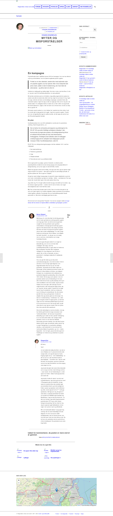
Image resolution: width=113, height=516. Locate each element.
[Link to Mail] (95, 513)
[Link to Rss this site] (92, 513)
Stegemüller (82, 68)
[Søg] (95, 6)
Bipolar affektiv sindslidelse (51, 437)
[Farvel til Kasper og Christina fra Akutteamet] (49, 59)
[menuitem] (38, 6)
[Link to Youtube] (90, 513)
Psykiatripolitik (52, 35)
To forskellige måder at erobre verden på (86, 74)
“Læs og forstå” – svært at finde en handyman (86, 83)
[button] (56, 490)
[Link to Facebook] (87, 513)
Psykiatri (44, 35)
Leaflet (78, 505)
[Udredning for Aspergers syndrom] (111, 258)
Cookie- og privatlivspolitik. (44, 513)
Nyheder (19, 16)
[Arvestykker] (1, 258)
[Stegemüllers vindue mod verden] (25, 6)
